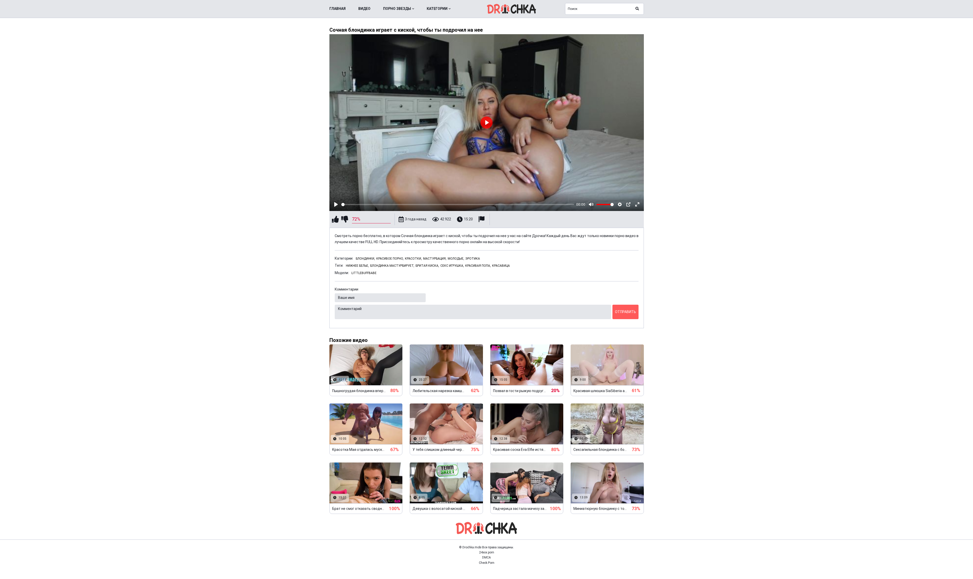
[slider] (457, 204)
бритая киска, (427, 265)
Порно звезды (397, 9)
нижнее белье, (357, 265)
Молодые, (456, 258)
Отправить (625, 312)
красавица (501, 265)
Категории (437, 9)
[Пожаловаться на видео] (482, 219)
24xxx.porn (486, 552)
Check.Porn (486, 563)
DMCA (486, 557)
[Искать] (637, 9)
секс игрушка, (452, 265)
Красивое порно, (390, 258)
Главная (337, 9)
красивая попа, (478, 265)
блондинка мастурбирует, (392, 265)
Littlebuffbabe (364, 273)
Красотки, (413, 258)
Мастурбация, (434, 258)
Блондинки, (365, 258)
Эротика (472, 258)
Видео (364, 9)
